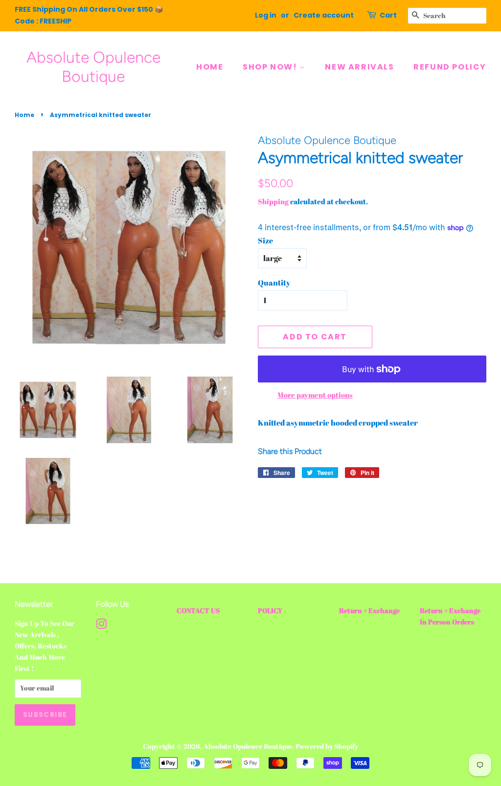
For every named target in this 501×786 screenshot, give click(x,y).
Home (24, 115)
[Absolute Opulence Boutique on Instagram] (101, 625)
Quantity (274, 282)
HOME (209, 66)
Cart (388, 15)
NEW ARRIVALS (359, 66)
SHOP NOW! (271, 66)
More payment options (315, 395)
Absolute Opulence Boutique (93, 66)
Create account (324, 15)
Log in (265, 15)
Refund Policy (449, 66)
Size (265, 240)
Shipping (273, 201)
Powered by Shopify (327, 746)
